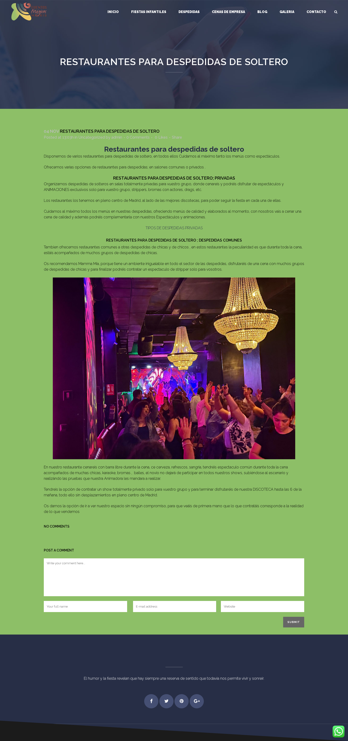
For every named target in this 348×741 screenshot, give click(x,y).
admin (116, 137)
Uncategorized (91, 137)
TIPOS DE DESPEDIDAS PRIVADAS (174, 228)
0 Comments (138, 137)
